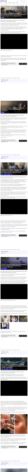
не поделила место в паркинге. (19, 443)
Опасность (13, 2)
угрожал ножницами (20, 331)
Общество (6, 2)
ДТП (1, 2)
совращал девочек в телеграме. (8, 135)
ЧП (3, 2)
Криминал (9, 2)
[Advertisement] (14, 70)
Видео (17, 2)
